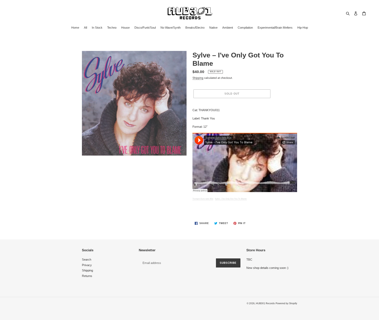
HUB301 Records (265, 303)
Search (86, 259)
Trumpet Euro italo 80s (202, 199)
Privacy (87, 265)
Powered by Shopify (286, 303)
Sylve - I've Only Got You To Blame (231, 199)
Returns (87, 276)
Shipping (197, 77)
